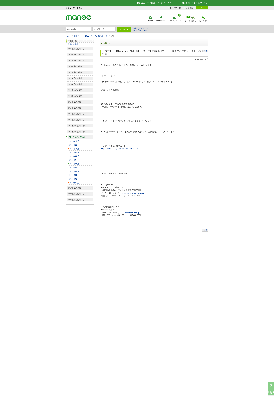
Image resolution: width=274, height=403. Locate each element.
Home (150, 21)
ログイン (202, 8)
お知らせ (203, 21)
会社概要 (189, 8)
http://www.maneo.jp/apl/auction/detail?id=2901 (120, 148)
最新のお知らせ (74, 44)
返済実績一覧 (175, 8)
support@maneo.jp (131, 212)
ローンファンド (174, 21)
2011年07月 (74, 160)
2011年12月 (74, 141)
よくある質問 (190, 21)
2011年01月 (74, 183)
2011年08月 (74, 156)
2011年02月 (74, 179)
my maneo (160, 21)
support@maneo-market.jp (133, 193)
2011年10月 (74, 149)
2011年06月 (74, 164)
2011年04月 (74, 171)
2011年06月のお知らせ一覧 (96, 36)
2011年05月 (74, 167)
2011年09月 (74, 152)
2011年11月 (74, 145)
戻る (205, 51)
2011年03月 (74, 175)
